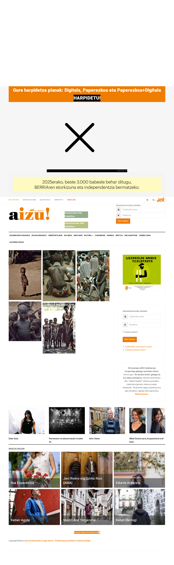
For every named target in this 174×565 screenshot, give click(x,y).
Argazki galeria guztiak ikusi (86, 532)
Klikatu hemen (141, 394)
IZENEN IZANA (145, 235)
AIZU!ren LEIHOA (17, 242)
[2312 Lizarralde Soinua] (142, 272)
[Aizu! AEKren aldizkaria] (29, 213)
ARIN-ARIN (78, 235)
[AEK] (161, 199)
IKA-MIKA (68, 235)
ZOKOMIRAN (100, 235)
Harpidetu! (58, 200)
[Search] (153, 200)
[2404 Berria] (87, 184)
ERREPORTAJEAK (55, 235)
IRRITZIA (119, 235)
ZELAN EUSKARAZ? (39, 235)
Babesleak (71, 200)
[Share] (147, 200)
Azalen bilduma (29, 200)
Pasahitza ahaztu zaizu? (135, 350)
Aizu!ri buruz (45, 200)
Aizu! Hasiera (14, 200)
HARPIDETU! (87, 98)
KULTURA (88, 235)
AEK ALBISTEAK (130, 235)
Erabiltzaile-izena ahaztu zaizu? (138, 346)
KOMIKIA (110, 235)
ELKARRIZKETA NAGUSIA (20, 235)
